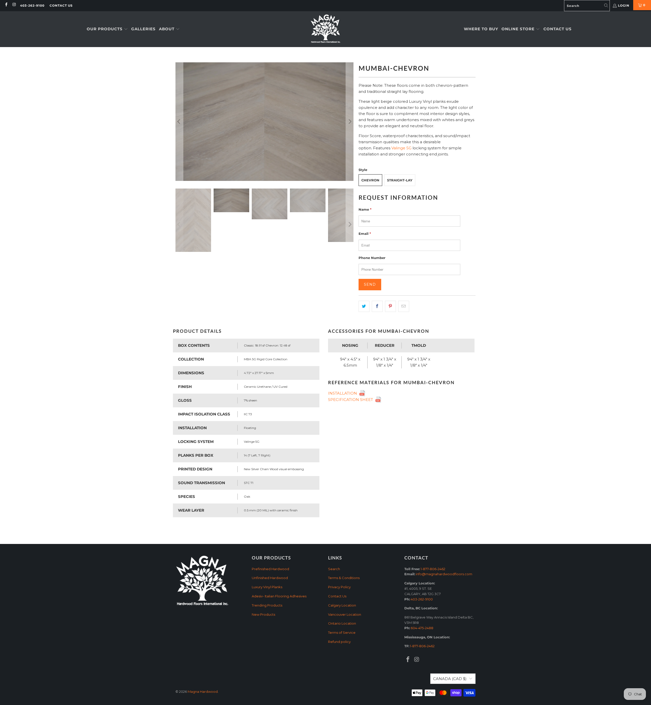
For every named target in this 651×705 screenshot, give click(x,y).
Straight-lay (399, 180)
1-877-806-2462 (433, 569)
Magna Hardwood (203, 691)
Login (623, 5)
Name (365, 209)
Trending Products (267, 605)
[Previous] (179, 121)
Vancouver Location (344, 614)
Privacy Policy (339, 587)
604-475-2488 (422, 628)
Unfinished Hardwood (270, 578)
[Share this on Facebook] (377, 306)
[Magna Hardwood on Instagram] (14, 5)
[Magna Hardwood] (325, 29)
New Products (263, 614)
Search (334, 569)
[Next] (350, 121)
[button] (107, 29)
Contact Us (61, 5)
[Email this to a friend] (403, 306)
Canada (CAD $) (450, 678)
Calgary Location (342, 605)
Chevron (370, 180)
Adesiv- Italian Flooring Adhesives (279, 596)
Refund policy (339, 642)
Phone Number (372, 258)
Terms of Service (342, 632)
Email (365, 234)
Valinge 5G (401, 148)
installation (343, 393)
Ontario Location (342, 623)
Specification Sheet (351, 399)
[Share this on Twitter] (364, 306)
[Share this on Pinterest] (390, 306)
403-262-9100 (32, 5)
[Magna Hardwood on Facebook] (6, 5)
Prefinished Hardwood (270, 569)
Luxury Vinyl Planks (267, 587)
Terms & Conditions (344, 578)
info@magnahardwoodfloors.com (444, 574)
